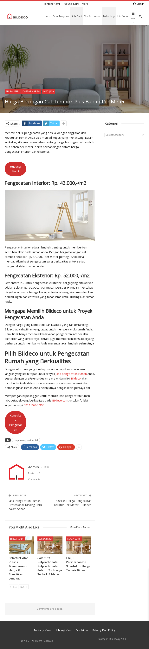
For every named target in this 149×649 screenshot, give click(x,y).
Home (47, 16)
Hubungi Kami (71, 3)
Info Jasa (48, 91)
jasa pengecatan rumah (71, 374)
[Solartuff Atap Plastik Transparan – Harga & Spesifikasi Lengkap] (21, 545)
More (85, 3)
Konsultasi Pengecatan (15, 422)
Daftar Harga (109, 16)
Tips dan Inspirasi (92, 16)
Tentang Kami (52, 3)
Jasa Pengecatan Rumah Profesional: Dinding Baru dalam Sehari (25, 505)
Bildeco (76, 378)
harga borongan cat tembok (26, 440)
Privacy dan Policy (103, 630)
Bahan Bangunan (61, 16)
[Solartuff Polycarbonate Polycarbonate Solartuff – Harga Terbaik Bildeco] (50, 545)
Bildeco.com (60, 400)
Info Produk (122, 16)
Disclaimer (82, 630)
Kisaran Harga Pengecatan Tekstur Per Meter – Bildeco (72, 503)
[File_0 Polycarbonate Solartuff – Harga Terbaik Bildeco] (78, 545)
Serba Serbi (76, 16)
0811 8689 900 (34, 405)
